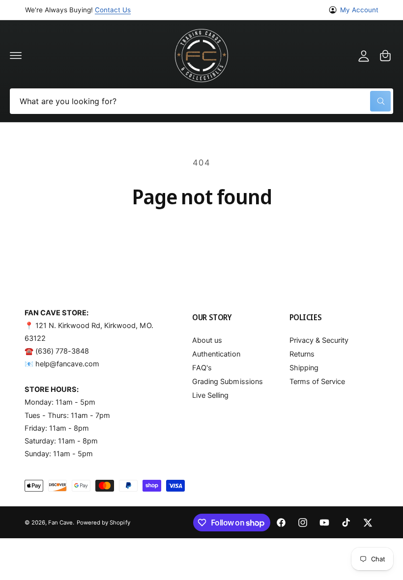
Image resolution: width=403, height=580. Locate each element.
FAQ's (202, 367)
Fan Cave (60, 522)
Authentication (216, 354)
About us (207, 340)
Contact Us (113, 10)
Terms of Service (317, 381)
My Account (359, 10)
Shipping (303, 367)
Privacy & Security (318, 340)
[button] (16, 55)
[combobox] (201, 101)
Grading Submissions (227, 381)
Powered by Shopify (103, 522)
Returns (302, 354)
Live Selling (210, 395)
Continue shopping (202, 236)
